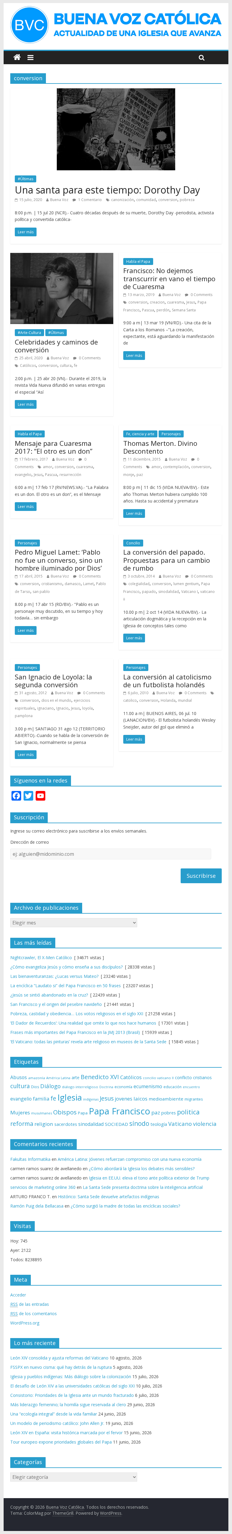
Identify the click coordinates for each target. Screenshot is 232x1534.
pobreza (187, 199)
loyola (87, 708)
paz (140, 474)
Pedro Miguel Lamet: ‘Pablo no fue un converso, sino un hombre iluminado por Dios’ (59, 559)
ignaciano (45, 708)
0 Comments (89, 358)
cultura (66, 365)
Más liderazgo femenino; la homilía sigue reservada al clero (68, 1404)
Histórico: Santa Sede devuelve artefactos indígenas (108, 1196)
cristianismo (51, 583)
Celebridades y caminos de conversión (56, 345)
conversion (167, 199)
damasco (73, 583)
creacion (157, 302)
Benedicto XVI (100, 1077)
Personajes (171, 433)
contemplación (176, 466)
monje (128, 474)
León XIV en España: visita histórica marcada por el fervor (66, 1432)
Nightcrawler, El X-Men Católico (41, 957)
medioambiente (166, 1099)
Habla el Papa (138, 261)
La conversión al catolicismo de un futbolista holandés (167, 680)
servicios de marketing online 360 (43, 1187)
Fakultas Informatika (30, 1159)
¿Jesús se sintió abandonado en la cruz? (49, 995)
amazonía (36, 1078)
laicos (140, 1098)
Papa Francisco (119, 1111)
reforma (21, 1124)
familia (41, 1098)
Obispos (65, 1112)
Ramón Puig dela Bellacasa (36, 1206)
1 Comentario (89, 199)
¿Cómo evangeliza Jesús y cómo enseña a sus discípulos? (66, 967)
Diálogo (50, 1086)
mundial (185, 700)
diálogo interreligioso (80, 1087)
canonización (122, 199)
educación (172, 1086)
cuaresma (175, 302)
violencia (205, 1123)
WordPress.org (24, 1323)
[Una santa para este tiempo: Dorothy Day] (116, 92)
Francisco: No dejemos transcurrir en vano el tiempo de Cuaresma (169, 278)
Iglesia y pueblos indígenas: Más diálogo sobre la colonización (70, 1376)
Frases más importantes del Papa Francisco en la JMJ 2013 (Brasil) (75, 1032)
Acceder (18, 1295)
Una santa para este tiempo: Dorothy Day (107, 189)
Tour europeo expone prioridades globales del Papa (61, 1442)
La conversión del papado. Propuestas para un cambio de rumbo (166, 559)
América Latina (58, 1078)
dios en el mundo (56, 700)
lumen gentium (186, 583)
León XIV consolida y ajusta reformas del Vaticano (59, 1358)
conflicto (183, 1077)
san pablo (41, 591)
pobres (168, 1113)
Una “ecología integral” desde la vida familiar (53, 1414)
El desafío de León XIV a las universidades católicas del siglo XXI (72, 1386)
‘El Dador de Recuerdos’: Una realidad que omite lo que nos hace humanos (83, 1023)
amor (47, 466)
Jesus (190, 302)
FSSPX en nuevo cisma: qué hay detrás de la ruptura (61, 1367)
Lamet (88, 583)
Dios (35, 1086)
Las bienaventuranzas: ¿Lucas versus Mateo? (54, 976)
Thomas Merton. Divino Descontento (160, 447)
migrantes (194, 1099)
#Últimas (25, 178)
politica (188, 1111)
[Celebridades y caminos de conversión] (61, 256)
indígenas (90, 1099)
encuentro (191, 1087)
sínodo (139, 1123)
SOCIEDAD (116, 1124)
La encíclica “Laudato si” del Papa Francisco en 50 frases (65, 985)
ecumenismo (148, 1086)
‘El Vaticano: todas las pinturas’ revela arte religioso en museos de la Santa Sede (88, 1041)
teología (158, 1124)
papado (149, 591)
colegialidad (139, 583)
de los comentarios (33, 1313)
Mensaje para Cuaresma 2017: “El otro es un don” (53, 447)
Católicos (28, 365)
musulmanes (41, 1113)
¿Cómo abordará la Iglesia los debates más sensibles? (142, 1168)
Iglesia (69, 1097)
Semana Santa (184, 310)
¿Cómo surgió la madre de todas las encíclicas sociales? (125, 1206)
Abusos (18, 1077)
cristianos (202, 1077)
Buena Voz (59, 199)
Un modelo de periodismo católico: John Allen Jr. (57, 1423)
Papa (83, 1113)
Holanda (168, 700)
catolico (130, 700)
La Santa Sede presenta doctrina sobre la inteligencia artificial (143, 1187)
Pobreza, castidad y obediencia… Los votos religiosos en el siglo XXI (76, 1013)
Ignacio (62, 708)
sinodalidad (168, 591)
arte (75, 1077)
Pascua (148, 310)
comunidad (146, 199)
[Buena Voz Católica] (17, 57)
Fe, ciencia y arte (140, 433)
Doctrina (106, 1087)
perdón (162, 310)
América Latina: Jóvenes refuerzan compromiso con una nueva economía (129, 1159)
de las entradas (29, 1304)
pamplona (24, 715)
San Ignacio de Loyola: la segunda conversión (53, 680)
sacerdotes (65, 1124)
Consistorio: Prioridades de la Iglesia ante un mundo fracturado (72, 1395)
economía (123, 1086)
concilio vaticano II (158, 1078)
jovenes (123, 1098)
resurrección (70, 474)
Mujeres (20, 1112)
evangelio (23, 474)
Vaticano (180, 1123)
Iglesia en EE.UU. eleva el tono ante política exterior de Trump (149, 1178)
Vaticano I (189, 591)
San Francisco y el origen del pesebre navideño (56, 1004)
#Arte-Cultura (29, 332)
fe (75, 365)
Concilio (133, 543)
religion (43, 1123)
